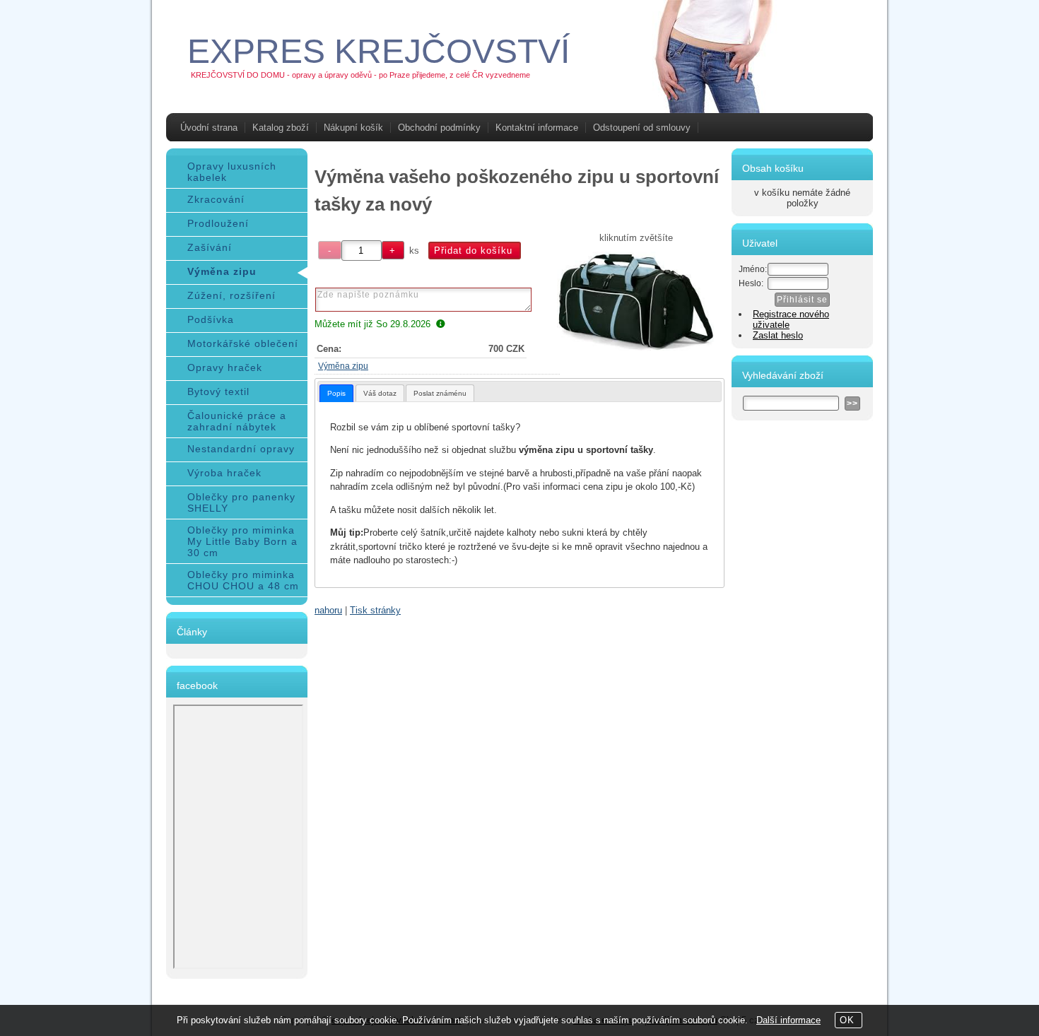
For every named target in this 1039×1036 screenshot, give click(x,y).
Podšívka (210, 319)
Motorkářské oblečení (242, 343)
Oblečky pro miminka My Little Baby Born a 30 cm (242, 541)
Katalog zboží (280, 127)
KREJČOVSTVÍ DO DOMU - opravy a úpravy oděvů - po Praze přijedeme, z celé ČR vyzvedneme (360, 75)
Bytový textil (218, 391)
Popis (336, 393)
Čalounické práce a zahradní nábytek (236, 421)
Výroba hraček (224, 472)
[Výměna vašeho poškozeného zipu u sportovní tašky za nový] (636, 302)
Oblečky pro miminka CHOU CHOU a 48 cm (243, 580)
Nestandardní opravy (241, 448)
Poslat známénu (439, 393)
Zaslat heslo (778, 335)
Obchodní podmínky (439, 127)
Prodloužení (218, 223)
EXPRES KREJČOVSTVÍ (378, 51)
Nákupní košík (353, 127)
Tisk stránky (375, 610)
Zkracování (216, 199)
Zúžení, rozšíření (231, 295)
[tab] (336, 393)
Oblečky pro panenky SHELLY (241, 502)
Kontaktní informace (536, 127)
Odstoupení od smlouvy (642, 127)
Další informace (788, 1020)
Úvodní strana (208, 127)
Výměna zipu (343, 366)
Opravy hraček (224, 367)
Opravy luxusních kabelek (231, 171)
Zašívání (209, 247)
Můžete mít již (372, 324)
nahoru (328, 610)
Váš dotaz (380, 393)
